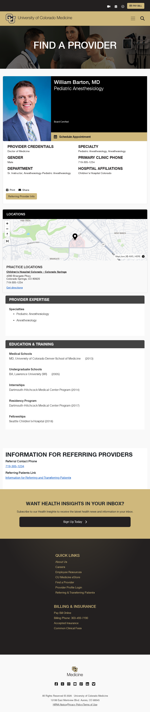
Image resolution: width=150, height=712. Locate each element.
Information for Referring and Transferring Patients (38, 477)
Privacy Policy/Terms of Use (82, 704)
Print (12, 189)
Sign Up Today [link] (72, 522)
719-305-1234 (14, 466)
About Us (61, 561)
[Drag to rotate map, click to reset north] (7, 234)
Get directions (14, 287)
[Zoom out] (7, 228)
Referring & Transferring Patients (75, 592)
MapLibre (120, 256)
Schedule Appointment (75, 137)
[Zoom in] (7, 223)
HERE (137, 256)
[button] (75, 237)
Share (25, 189)
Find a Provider (64, 582)
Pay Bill (137, 6)
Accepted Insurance (66, 623)
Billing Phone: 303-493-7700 (71, 618)
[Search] (142, 18)
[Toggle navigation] (133, 18)
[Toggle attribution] (143, 256)
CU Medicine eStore (67, 577)
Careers (60, 567)
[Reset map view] (7, 241)
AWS (131, 256)
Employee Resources (68, 572)
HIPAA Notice (60, 704)
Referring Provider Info (21, 196)
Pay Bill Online (62, 612)
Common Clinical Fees (68, 628)
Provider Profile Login (68, 587)
